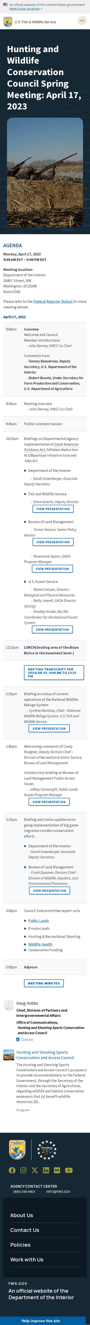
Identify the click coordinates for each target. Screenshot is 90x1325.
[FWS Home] (7, 22)
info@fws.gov (58, 1191)
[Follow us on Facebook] (14, 1170)
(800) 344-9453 (24, 1191)
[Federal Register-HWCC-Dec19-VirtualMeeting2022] (72, 301)
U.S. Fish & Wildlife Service (35, 22)
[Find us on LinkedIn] (47, 1170)
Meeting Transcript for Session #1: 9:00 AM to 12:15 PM (52, 672)
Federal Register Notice (52, 301)
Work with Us (26, 1259)
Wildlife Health (40, 944)
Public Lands (38, 920)
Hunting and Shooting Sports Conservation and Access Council (45, 1055)
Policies (20, 1244)
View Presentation (53, 509)
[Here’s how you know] (45, 7)
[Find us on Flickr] (58, 1170)
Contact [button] (27, 1039)
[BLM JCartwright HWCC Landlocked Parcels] (70, 801)
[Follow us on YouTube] (70, 1170)
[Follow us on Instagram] (24, 1170)
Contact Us (24, 1229)
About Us (21, 1215)
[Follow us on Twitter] (36, 1170)
